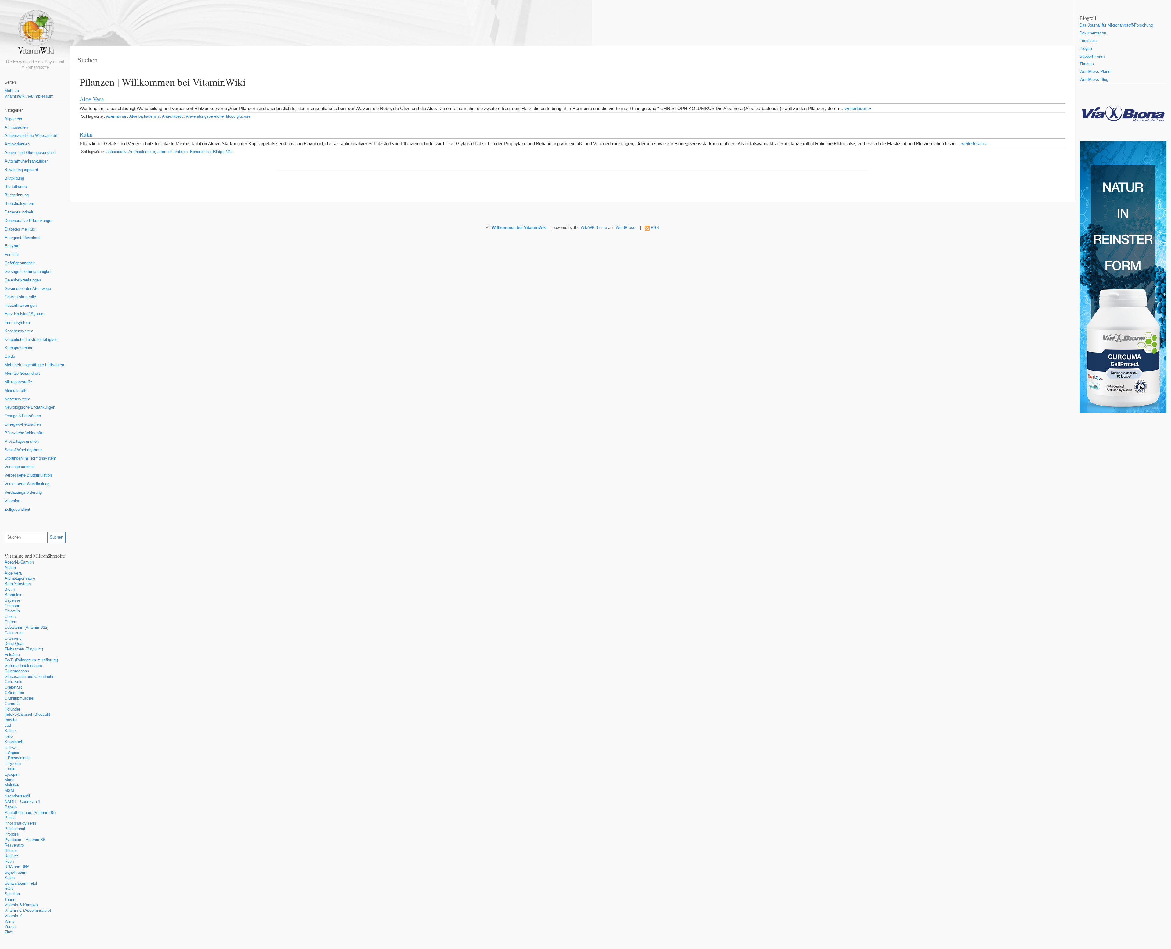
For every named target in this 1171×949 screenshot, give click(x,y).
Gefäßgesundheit (20, 263)
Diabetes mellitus (20, 229)
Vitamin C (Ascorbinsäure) (28, 910)
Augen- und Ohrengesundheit (30, 153)
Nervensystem (17, 399)
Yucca (10, 927)
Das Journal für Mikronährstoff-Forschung (1116, 25)
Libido (10, 356)
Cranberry (13, 638)
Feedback (1088, 41)
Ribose (11, 851)
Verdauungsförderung (23, 492)
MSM (9, 791)
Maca (9, 780)
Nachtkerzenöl (17, 796)
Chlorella (12, 611)
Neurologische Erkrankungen (30, 407)
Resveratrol (15, 845)
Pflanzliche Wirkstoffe (24, 433)
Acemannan (116, 116)
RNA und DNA (17, 867)
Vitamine (12, 501)
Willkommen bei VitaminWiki (519, 228)
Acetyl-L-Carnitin (19, 562)
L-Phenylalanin (17, 758)
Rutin (9, 861)
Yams (10, 921)
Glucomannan (17, 671)
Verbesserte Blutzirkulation (28, 475)
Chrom (10, 622)
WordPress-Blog (1094, 79)
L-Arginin (12, 752)
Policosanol (15, 829)
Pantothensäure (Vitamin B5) (30, 813)
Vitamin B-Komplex (22, 905)
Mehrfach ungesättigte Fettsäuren (34, 365)
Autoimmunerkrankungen (26, 161)
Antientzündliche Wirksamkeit (31, 136)
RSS (655, 228)
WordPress (625, 228)
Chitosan (12, 606)
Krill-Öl (10, 747)
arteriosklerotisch (172, 152)
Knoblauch (14, 742)
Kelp (9, 736)
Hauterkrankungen (21, 305)
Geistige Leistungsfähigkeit (28, 272)
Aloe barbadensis (144, 116)
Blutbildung (14, 178)
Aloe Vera (13, 573)
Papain (11, 807)
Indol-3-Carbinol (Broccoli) (27, 714)
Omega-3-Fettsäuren (23, 416)
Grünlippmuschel (19, 698)
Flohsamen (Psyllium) (24, 649)
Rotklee (11, 856)
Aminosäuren (16, 127)
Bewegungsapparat (21, 170)
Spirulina (12, 894)
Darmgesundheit (19, 212)
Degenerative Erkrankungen (29, 221)
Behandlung (200, 152)
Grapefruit (13, 687)
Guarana (12, 704)
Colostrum (14, 633)
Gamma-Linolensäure (23, 666)
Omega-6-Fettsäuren (23, 424)
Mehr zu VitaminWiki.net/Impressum (29, 93)
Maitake (12, 785)
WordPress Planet (1096, 72)
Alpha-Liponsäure (20, 578)
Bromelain (13, 595)
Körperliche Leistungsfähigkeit (31, 340)
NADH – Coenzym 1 (22, 802)
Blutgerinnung (17, 195)
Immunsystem (17, 323)
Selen (10, 878)
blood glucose (238, 116)
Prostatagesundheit (22, 441)
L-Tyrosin (13, 763)
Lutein (10, 769)
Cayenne (12, 600)
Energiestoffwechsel (22, 238)
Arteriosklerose (141, 152)
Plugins (1086, 48)
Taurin (10, 899)
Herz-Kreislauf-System (25, 314)
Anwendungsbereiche (205, 116)
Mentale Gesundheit (22, 373)
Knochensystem (19, 331)
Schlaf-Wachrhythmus (24, 450)
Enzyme (12, 246)
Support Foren (1092, 56)
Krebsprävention (19, 348)
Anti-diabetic (173, 116)
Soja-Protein (15, 872)
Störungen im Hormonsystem (30, 458)
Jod (8, 725)
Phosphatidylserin (20, 823)
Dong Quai (14, 644)
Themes (1087, 64)
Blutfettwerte (16, 186)
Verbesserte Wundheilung (27, 484)
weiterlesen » (858, 108)
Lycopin (11, 774)
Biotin (10, 589)
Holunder (12, 709)
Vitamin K (13, 916)
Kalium (11, 731)
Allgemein (13, 119)
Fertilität (12, 254)
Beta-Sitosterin (18, 584)
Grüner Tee (14, 693)
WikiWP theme (594, 228)
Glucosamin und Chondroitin (29, 677)
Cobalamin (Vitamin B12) (26, 627)
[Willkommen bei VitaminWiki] (35, 34)
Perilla (10, 818)
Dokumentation (1093, 33)
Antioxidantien (17, 144)
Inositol (11, 720)
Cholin (10, 616)
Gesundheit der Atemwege (28, 289)
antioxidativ (116, 152)
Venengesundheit (20, 467)
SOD (9, 888)
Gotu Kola (13, 682)
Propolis (12, 834)
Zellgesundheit (17, 509)
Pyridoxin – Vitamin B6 (25, 840)
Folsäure (12, 655)
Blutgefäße (222, 152)
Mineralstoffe (16, 391)
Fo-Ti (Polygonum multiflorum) (31, 660)
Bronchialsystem (19, 204)
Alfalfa (10, 568)
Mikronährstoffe (18, 382)
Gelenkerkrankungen (23, 280)
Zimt (9, 932)
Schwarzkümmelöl (21, 883)
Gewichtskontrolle (20, 297)
